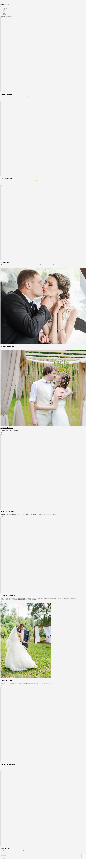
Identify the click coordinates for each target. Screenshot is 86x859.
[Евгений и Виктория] (26, 761)
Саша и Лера (5, 848)
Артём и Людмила (7, 346)
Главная (5, 8)
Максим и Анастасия (8, 512)
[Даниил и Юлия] (26, 678)
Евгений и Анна (6, 94)
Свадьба (5, 9)
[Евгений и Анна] (26, 91)
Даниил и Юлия (6, 680)
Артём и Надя (5, 262)
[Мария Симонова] (5, 4)
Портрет (5, 11)
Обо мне (5, 14)
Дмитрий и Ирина (7, 178)
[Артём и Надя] (26, 259)
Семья (4, 10)
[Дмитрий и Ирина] (26, 175)
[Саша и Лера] (26, 845)
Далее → (4, 855)
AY (4, 857)
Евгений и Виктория (8, 764)
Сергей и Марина (7, 428)
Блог (4, 13)
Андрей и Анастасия (8, 595)
